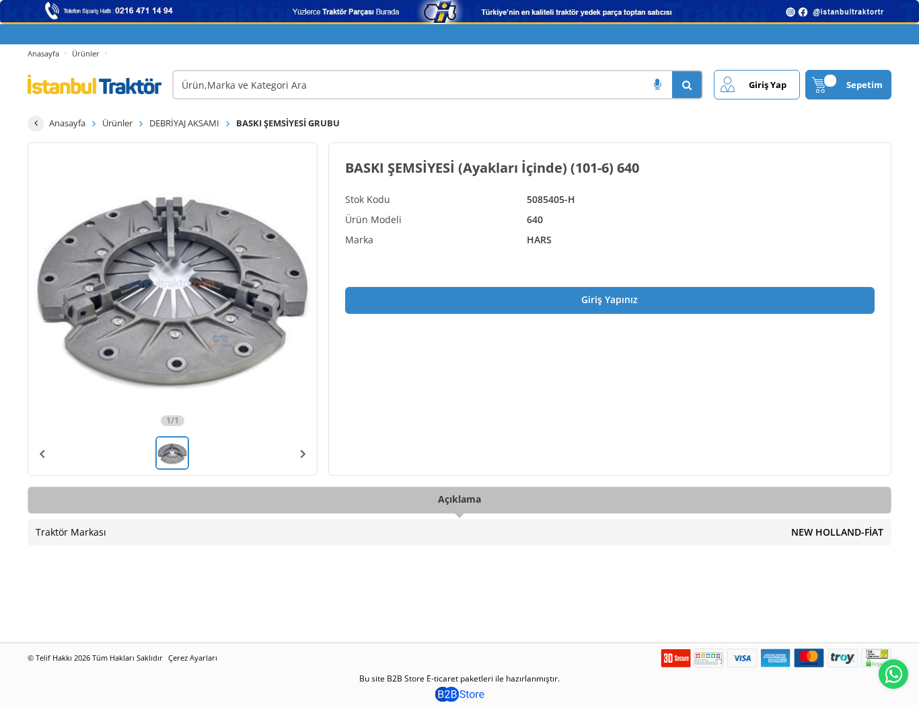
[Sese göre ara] (657, 84)
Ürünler (86, 53)
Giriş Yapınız (609, 299)
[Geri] (36, 124)
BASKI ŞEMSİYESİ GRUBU (288, 123)
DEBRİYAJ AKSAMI (184, 123)
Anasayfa (43, 53)
